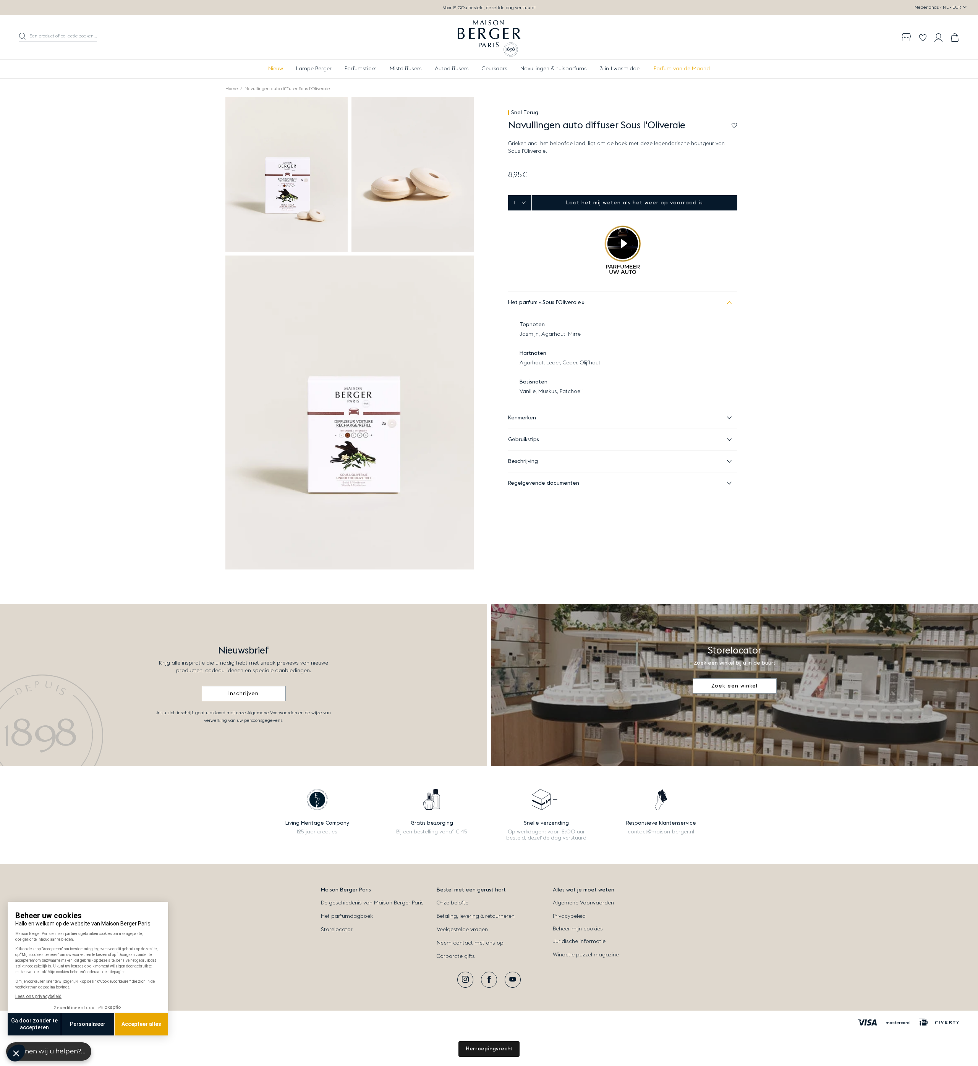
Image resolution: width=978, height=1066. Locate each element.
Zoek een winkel (734, 686)
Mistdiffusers (406, 68)
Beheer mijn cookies (578, 929)
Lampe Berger (314, 68)
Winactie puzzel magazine (586, 955)
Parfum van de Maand (682, 68)
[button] (58, 37)
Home (231, 88)
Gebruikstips (523, 439)
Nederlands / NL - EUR (938, 7)
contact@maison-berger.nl (661, 832)
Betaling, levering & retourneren (476, 916)
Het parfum (544, 302)
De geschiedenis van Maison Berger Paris (372, 903)
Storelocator (337, 929)
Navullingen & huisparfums (553, 68)
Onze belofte (452, 903)
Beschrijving (523, 461)
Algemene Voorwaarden (583, 903)
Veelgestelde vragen (462, 929)
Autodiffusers (452, 68)
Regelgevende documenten (543, 483)
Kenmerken (522, 418)
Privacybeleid (569, 916)
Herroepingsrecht (489, 1048)
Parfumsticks (361, 68)
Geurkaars (494, 68)
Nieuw (275, 68)
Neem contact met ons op (470, 943)
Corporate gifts (456, 956)
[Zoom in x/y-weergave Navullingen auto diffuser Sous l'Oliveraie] (286, 174)
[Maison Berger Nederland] (489, 37)
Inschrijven (243, 693)
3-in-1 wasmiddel (620, 68)
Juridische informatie (579, 941)
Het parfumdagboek (347, 916)
